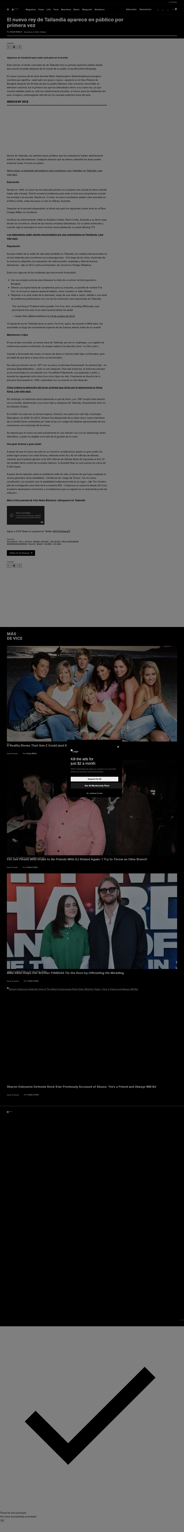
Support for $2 (94, 779)
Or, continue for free (95, 793)
